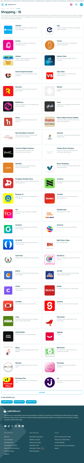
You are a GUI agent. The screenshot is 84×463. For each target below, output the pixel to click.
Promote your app (35, 442)
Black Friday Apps (19, 401)
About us (7, 437)
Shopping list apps (7, 401)
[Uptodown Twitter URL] (12, 426)
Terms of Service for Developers (65, 445)
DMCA (57, 448)
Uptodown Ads (34, 445)
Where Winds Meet (7, 1)
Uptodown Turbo (36, 448)
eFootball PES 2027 (16, 1)
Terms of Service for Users (63, 437)
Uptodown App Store (36, 437)
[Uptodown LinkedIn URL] (19, 426)
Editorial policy (8, 442)
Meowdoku (54, 1)
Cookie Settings (59, 442)
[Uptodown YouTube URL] (5, 426)
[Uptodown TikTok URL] (9, 426)
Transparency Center (10, 445)
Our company (8, 440)
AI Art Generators (62, 1)
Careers (6, 454)
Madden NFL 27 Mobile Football (27, 1)
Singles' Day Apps (31, 401)
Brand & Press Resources (11, 448)
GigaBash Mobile (70, 1)
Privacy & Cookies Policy (62, 440)
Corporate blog (9, 451)
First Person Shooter (40, 1)
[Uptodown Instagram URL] (16, 426)
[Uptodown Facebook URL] (23, 426)
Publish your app (34, 440)
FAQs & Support (34, 451)
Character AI (48, 1)
